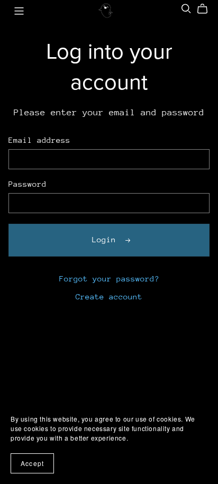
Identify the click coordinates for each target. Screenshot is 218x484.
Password (27, 183)
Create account (109, 296)
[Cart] (206, 9)
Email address (39, 139)
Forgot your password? (109, 278)
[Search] (186, 9)
